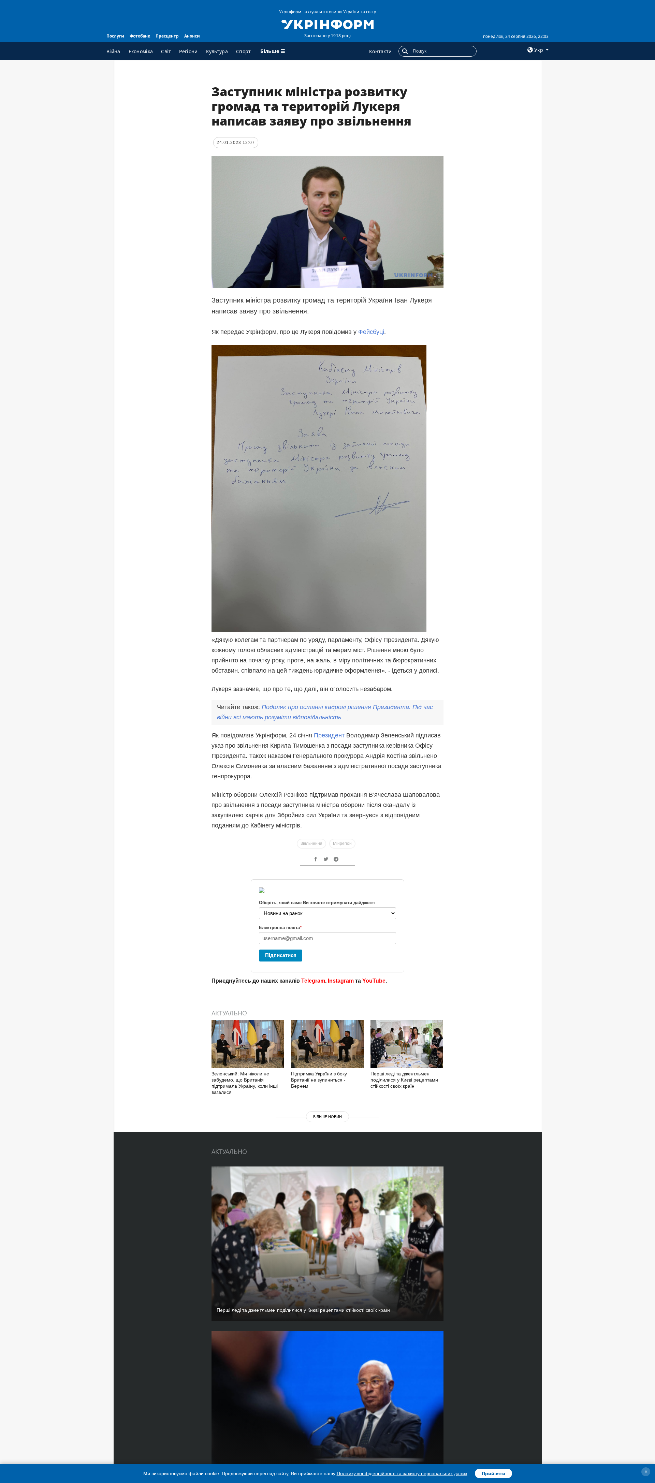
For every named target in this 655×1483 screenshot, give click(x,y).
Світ (166, 51)
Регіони (188, 51)
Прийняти (493, 1473)
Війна (113, 51)
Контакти (380, 51)
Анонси (192, 36)
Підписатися (280, 955)
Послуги (115, 36)
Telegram (313, 981)
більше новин (327, 1117)
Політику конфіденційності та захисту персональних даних (402, 1473)
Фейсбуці (371, 331)
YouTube (373, 981)
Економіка (141, 51)
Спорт (243, 51)
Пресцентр (167, 36)
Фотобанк (140, 36)
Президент (330, 735)
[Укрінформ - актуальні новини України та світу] (327, 24)
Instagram (341, 981)
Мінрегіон (342, 843)
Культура (217, 51)
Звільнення (311, 843)
